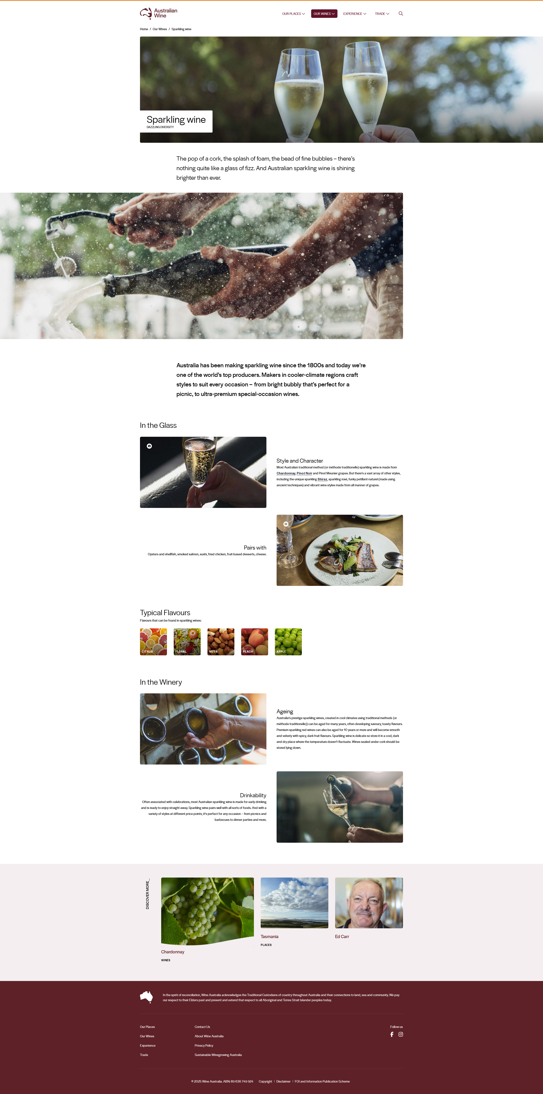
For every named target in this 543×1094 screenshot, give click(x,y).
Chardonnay (286, 473)
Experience (352, 13)
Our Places (291, 13)
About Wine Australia (209, 1036)
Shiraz (322, 479)
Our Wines (322, 13)
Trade (380, 13)
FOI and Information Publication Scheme (322, 1081)
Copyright (265, 1081)
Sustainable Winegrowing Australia (218, 1054)
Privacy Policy (204, 1045)
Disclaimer (283, 1081)
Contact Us (202, 1026)
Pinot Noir (304, 473)
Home (144, 29)
